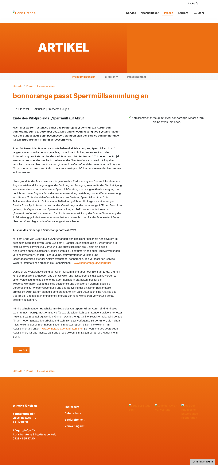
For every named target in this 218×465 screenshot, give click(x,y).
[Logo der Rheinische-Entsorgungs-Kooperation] (193, 412)
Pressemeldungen (84, 76)
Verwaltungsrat (75, 426)
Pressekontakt (136, 76)
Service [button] (131, 12)
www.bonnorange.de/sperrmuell (93, 262)
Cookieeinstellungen (203, 462)
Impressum (72, 406)
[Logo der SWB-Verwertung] (167, 408)
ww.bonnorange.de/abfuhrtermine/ (62, 328)
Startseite (18, 86)
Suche (192, 3)
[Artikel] (24, 13)
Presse (30, 86)
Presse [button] (168, 12)
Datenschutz (73, 413)
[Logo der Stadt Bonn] (141, 408)
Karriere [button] (183, 12)
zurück (22, 350)
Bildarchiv (111, 76)
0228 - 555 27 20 (24, 438)
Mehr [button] (200, 12)
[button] (203, 3)
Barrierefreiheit (75, 419)
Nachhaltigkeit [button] (150, 12)
